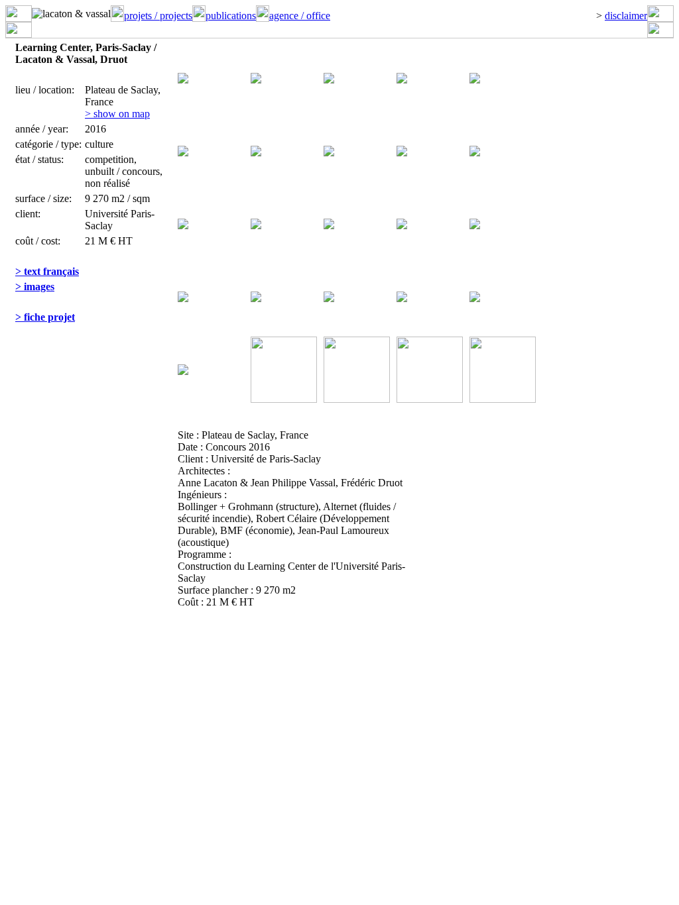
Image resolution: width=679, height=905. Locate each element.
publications (231, 15)
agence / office (299, 15)
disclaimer (626, 15)
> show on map (117, 113)
